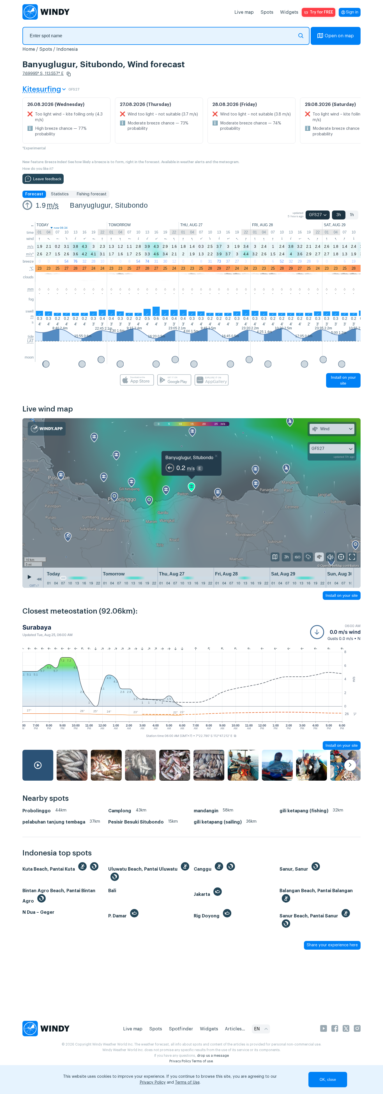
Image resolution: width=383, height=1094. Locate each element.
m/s (53, 205)
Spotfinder (181, 1029)
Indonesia (67, 49)
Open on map (339, 36)
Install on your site (343, 380)
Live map (244, 12)
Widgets (289, 12)
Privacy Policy (180, 1061)
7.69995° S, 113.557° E (43, 74)
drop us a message (213, 1055)
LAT (30, 341)
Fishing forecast (92, 194)
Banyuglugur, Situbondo (109, 205)
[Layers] (275, 556)
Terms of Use (187, 1082)
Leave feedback (47, 179)
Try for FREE (321, 12)
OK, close (328, 1079)
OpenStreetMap (331, 565)
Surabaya (36, 627)
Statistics (60, 194)
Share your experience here (332, 945)
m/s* (30, 254)
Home (28, 49)
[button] (68, 74)
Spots (266, 12)
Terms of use (202, 1061)
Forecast (34, 194)
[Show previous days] (38, 579)
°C (32, 268)
